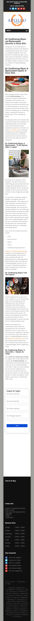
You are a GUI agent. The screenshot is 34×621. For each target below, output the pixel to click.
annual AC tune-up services (17, 338)
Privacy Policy (21, 582)
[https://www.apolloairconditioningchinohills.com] (17, 26)
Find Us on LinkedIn (14, 563)
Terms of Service (10, 582)
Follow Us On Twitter (15, 560)
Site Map (7, 584)
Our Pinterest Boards (15, 568)
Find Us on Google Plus (15, 571)
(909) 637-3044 (19, 6)
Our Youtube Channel (15, 565)
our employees (14, 130)
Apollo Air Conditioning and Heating (15, 251)
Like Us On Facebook (15, 557)
